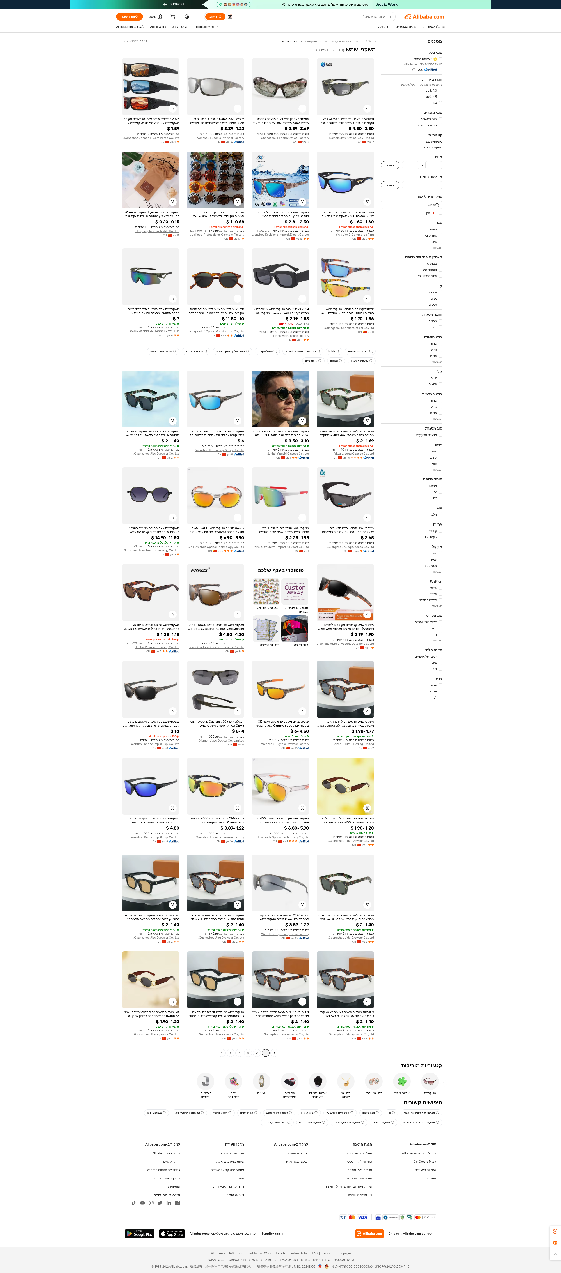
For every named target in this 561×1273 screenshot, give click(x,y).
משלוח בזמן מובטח (359, 1170)
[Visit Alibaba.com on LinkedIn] (168, 1203)
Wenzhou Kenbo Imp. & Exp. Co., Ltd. (219, 450)
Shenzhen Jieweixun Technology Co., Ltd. (151, 550)
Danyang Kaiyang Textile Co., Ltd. (157, 231)
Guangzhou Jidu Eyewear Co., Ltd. (156, 453)
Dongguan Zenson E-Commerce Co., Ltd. (151, 137)
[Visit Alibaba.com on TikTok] (133, 1203)
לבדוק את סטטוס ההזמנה (163, 1170)
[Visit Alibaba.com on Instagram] (151, 1203)
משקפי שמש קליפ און (347, 1122)
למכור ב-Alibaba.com (166, 1153)
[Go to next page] (222, 1053)
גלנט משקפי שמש (277, 1112)
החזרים (239, 1178)
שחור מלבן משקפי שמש (230, 351)
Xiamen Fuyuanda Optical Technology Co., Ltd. (215, 547)
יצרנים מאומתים (297, 1153)
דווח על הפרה (235, 1195)
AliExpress (218, 1253)
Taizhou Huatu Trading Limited (353, 744)
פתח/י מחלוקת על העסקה (227, 1170)
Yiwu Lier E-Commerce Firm (355, 234)
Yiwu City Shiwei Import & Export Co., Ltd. (281, 547)
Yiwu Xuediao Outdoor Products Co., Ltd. (216, 647)
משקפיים (311, 41)
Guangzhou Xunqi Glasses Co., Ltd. (350, 547)
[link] (555, 1231)
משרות (431, 1178)
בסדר (390, 165)
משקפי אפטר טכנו (310, 1122)
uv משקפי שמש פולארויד (300, 351)
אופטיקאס (311, 360)
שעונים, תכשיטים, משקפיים (341, 41)
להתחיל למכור (171, 1161)
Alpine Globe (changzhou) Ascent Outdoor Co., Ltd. (345, 643)
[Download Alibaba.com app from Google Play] (139, 1233)
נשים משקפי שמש (161, 351)
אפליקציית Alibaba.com (206, 1233)
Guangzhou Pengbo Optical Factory (285, 137)
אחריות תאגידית (425, 1170)
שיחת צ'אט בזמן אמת (230, 1161)
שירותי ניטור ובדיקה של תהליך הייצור (348, 1186)
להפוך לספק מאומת (167, 1178)
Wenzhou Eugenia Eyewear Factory (220, 137)
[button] (230, 16)
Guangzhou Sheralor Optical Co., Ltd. (349, 328)
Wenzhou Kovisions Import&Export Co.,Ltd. (280, 234)
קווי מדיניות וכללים (360, 1195)
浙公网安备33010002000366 (352, 1266)
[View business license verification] (320, 1266)
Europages (344, 1253)
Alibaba (371, 41)
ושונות (334, 360)
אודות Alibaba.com (423, 1144)
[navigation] (411, 548)
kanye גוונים (154, 1112)
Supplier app (270, 1233)
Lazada (280, 1253)
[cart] (172, 17)
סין (389, 1112)
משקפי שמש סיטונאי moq (419, 1112)
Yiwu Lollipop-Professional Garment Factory (215, 234)
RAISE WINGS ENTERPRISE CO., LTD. (154, 331)
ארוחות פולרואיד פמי (187, 1112)
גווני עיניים (307, 1112)
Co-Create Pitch (425, 1161)
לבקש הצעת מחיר (296, 1161)
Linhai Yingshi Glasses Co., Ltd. (288, 453)
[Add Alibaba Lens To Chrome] (369, 1233)
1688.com (235, 1253)
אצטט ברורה (220, 1112)
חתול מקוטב (265, 351)
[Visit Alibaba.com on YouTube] (142, 1203)
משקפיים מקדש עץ (338, 1112)
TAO (315, 1253)
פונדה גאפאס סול (358, 351)
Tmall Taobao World (259, 1253)
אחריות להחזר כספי (359, 1161)
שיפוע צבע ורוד (194, 351)
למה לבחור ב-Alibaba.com (419, 1153)
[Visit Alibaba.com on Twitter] (160, 1203)
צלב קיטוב (368, 1112)
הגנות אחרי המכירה (359, 1178)
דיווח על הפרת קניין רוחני (228, 1186)
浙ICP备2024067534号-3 (392, 1266)
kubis (331, 351)
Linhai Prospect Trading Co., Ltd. (157, 647)
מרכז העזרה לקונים (232, 1153)
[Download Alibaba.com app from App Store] (172, 1233)
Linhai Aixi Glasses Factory (291, 335)
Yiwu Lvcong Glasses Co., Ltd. (354, 453)
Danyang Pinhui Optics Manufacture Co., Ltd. (215, 331)
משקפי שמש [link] (290, 41)
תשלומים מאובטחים (359, 1153)
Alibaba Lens (412, 1233)
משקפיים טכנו (381, 1122)
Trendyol (327, 1253)
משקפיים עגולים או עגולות (419, 1122)
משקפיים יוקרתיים (275, 1122)
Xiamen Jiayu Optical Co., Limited (351, 137)
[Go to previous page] (274, 1053)
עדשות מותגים (359, 360)
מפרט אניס (246, 1112)
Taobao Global (298, 1253)
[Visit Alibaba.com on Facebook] (177, 1203)
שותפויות (174, 1186)
